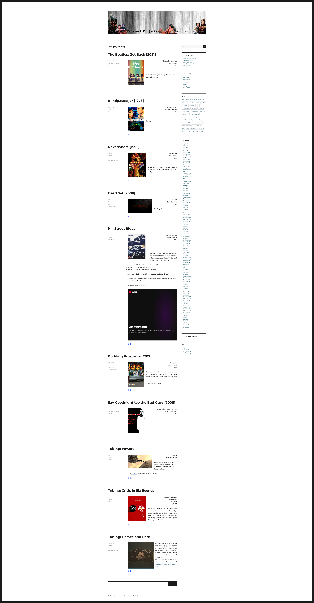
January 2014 (186, 327)
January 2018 (186, 255)
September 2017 (187, 262)
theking (193, 128)
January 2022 (186, 175)
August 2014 (186, 315)
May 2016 (185, 288)
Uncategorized (186, 87)
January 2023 (186, 168)
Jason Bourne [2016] (188, 64)
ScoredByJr (199, 125)
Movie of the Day (186, 125)
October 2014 (186, 312)
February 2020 (186, 214)
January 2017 (186, 274)
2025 (183, 102)
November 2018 (187, 240)
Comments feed (187, 351)
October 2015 (186, 300)
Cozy (183, 111)
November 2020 (187, 199)
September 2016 (187, 281)
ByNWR (203, 102)
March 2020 (186, 212)
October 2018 (186, 242)
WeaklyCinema (186, 131)
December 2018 (187, 238)
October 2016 (186, 279)
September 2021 (187, 181)
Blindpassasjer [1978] (126, 101)
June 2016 (185, 286)
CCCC (197, 105)
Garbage (196, 114)
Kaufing (191, 120)
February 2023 (186, 166)
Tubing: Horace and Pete (129, 537)
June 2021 (185, 187)
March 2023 (186, 164)
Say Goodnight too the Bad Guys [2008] (141, 402)
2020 (187, 99)
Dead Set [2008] (121, 193)
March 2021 (186, 192)
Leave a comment (113, 67)
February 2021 (186, 193)
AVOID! (110, 459)
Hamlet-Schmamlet (187, 117)
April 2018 (185, 250)
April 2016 (185, 290)
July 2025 (185, 157)
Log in (184, 348)
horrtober (184, 120)
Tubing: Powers (121, 449)
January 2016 (186, 295)
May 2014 (185, 321)
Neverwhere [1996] (124, 147)
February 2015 (186, 307)
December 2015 (187, 297)
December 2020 (187, 197)
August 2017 (186, 264)
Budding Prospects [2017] (130, 356)
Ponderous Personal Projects (115, 596)
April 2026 (185, 149)
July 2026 (185, 144)
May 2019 (185, 230)
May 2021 (185, 188)
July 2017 (185, 266)
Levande (184, 122)
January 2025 (186, 161)
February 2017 (186, 272)
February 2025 (186, 159)
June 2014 (185, 319)
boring (197, 102)
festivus (184, 114)
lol (189, 122)
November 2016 (187, 278)
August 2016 (186, 283)
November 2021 (187, 178)
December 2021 (187, 176)
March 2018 (186, 252)
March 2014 (186, 324)
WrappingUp (195, 131)
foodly (184, 81)
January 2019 (186, 236)
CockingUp (194, 108)
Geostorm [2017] (187, 62)
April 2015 (185, 303)
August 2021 (186, 183)
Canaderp (184, 105)
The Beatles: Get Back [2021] (132, 54)
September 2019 (187, 223)
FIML (191, 114)
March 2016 (186, 291)
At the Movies (111, 63)
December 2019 (187, 218)
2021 (191, 99)
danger (188, 111)
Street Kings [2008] (188, 60)
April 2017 (185, 271)
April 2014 (185, 322)
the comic (134, 473)
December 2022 (187, 169)
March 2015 (186, 305)
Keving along (198, 120)
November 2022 (187, 171)
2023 (109, 65)
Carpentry (191, 105)
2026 (187, 102)
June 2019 (185, 228)
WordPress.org (187, 353)
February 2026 (186, 152)
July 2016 (185, 285)
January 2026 (186, 154)
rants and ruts (186, 84)
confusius (201, 108)
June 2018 (185, 247)
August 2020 (186, 204)
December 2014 (187, 309)
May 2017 (185, 269)
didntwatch (195, 111)
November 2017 (187, 259)
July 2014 (185, 317)
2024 (203, 99)
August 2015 (186, 302)
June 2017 (185, 267)
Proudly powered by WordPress (132, 596)
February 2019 (186, 235)
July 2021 (185, 185)
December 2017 (187, 257)
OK (193, 125)
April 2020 (185, 211)
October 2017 (186, 260)
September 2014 (187, 314)
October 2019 (186, 221)
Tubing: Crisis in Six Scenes (131, 490)
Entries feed (186, 349)
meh (202, 122)
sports (187, 128)
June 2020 (185, 207)
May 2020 (185, 209)
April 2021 (185, 190)
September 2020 (187, 202)
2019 (109, 158)
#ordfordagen (186, 77)
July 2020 (185, 205)
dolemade (202, 111)
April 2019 (185, 231)
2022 (109, 111)
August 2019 (186, 224)
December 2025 (187, 156)
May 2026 (185, 147)
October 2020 (186, 200)
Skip (183, 128)
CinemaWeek (185, 108)
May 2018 (185, 248)
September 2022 (187, 173)
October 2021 (186, 180)
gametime (185, 82)
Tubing (117, 63)
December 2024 (187, 163)
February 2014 (186, 326)
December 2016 (187, 276)
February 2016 (186, 293)
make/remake (195, 122)
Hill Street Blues (121, 229)
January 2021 (186, 195)
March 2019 (186, 233)
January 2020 (186, 216)
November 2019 (187, 219)
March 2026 (186, 151)
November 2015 (187, 298)
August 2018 (186, 245)
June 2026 (185, 145)
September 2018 (187, 243)
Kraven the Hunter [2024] (189, 58)
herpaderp (197, 117)
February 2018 (186, 254)
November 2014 (187, 310)
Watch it (113, 239)
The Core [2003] (187, 65)
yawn (202, 131)
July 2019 (185, 226)
